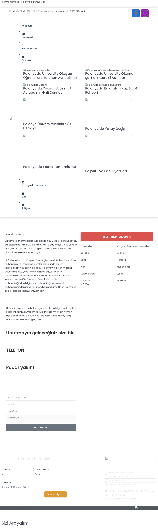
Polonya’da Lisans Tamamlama (49, 166)
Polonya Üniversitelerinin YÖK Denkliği (47, 126)
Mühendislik (123, 266)
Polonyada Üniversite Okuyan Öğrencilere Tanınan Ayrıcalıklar (50, 75)
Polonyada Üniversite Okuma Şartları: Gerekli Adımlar (109, 75)
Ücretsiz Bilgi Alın (55, 494)
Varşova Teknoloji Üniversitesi (133, 246)
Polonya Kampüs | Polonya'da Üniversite (23, 1)
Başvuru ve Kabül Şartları (106, 171)
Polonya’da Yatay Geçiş (105, 128)
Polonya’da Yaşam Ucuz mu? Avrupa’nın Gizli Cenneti (47, 90)
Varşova (121, 259)
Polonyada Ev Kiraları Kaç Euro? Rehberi (111, 90)
